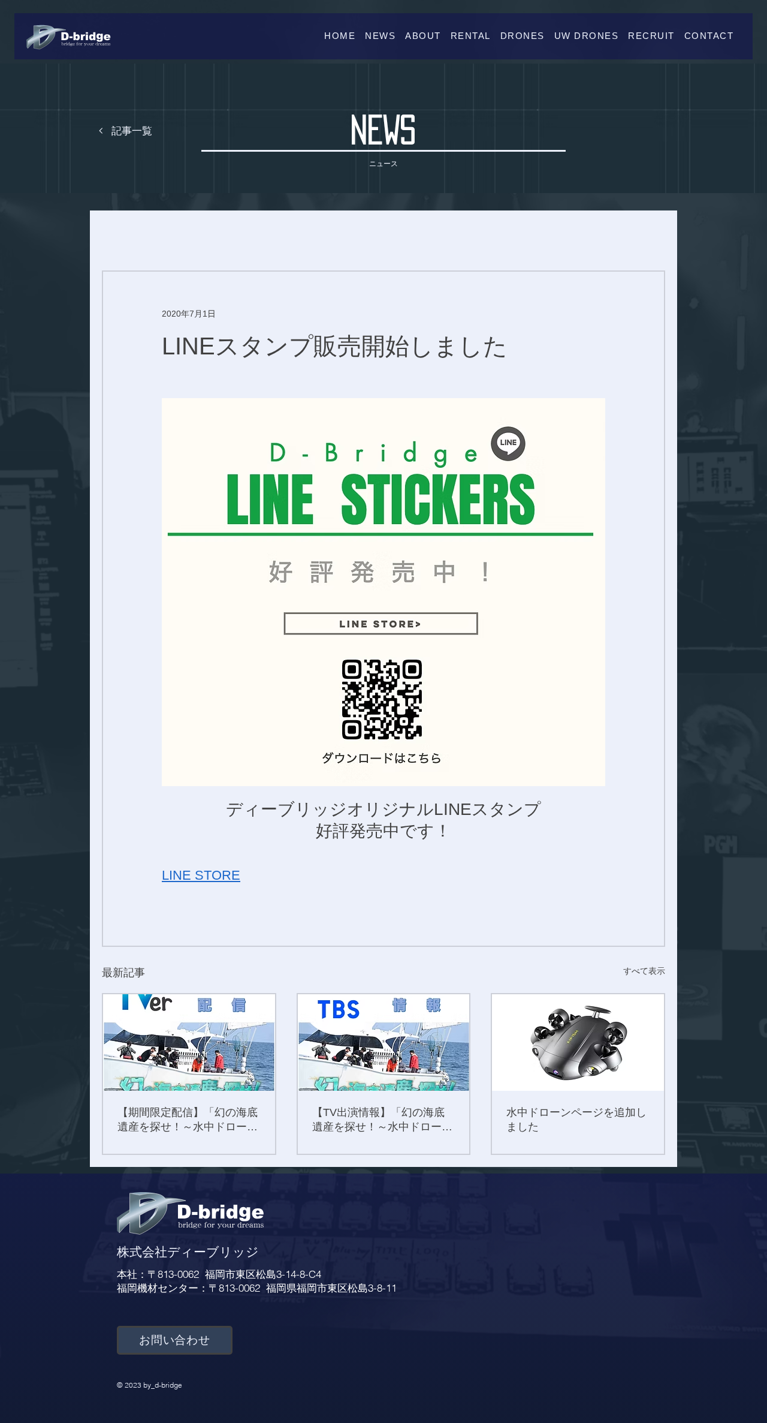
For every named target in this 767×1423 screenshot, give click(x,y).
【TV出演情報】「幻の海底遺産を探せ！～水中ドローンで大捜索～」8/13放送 (382, 1120)
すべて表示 (644, 971)
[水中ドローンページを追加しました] (578, 1042)
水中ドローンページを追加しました (576, 1119)
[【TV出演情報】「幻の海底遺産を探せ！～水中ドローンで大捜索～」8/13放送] (384, 1042)
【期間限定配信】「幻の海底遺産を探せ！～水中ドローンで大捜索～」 (187, 1120)
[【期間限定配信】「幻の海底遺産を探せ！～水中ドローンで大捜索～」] (189, 1042)
